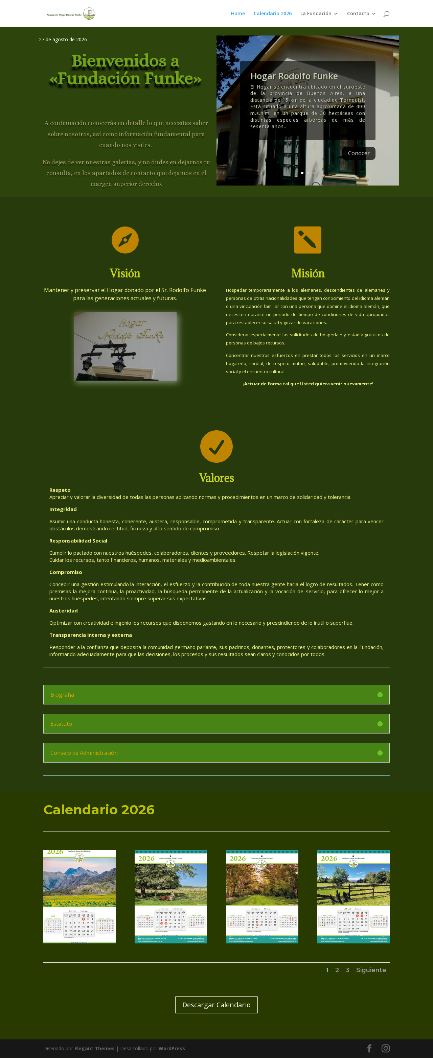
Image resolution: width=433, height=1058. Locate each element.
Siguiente (371, 970)
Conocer (359, 153)
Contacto (358, 14)
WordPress (172, 1048)
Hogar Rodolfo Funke (294, 76)
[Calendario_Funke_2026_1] (79, 941)
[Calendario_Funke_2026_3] (262, 941)
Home (238, 14)
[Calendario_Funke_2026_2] (171, 941)
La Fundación (316, 14)
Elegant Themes (94, 1048)
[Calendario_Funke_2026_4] (353, 941)
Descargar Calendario (216, 1004)
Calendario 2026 (273, 14)
